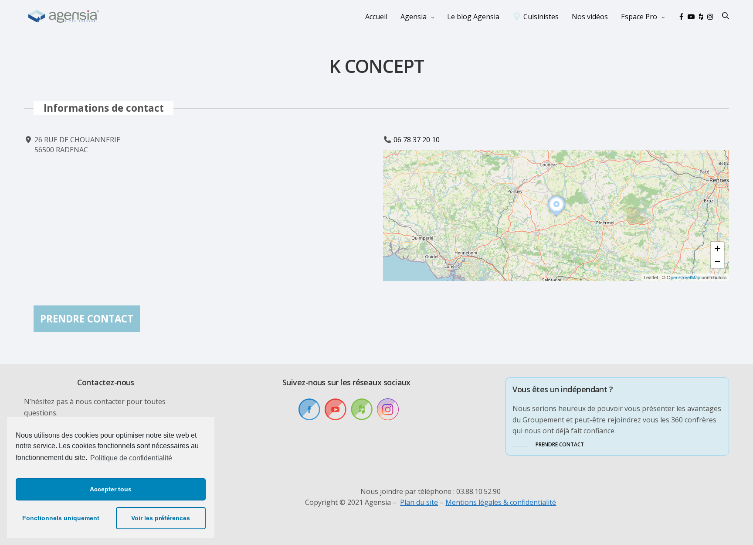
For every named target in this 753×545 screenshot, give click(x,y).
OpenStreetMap (683, 277)
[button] (717, 248)
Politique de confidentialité (131, 458)
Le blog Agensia (473, 16)
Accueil (376, 16)
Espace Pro (639, 16)
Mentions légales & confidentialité (500, 502)
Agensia (413, 16)
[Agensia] (64, 16)
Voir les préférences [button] (160, 517)
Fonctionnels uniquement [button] (60, 517)
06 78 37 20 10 (416, 139)
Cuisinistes (541, 16)
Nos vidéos (590, 16)
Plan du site (419, 502)
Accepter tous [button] (111, 489)
